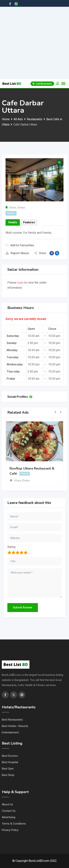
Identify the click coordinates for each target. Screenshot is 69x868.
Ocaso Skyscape (48, 468)
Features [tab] (29, 222)
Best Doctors (10, 755)
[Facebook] (30, 397)
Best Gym (8, 768)
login (20, 282)
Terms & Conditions (14, 823)
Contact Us (8, 810)
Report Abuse (20, 253)
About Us (7, 804)
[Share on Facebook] (51, 253)
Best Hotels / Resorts (15, 726)
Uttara (12, 207)
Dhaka (21, 207)
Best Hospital (10, 762)
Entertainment (10, 732)
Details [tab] (12, 222)
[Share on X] (57, 253)
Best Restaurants (12, 719)
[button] (55, 412)
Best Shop (8, 775)
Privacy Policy (10, 830)
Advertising (8, 817)
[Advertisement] (34, 43)
